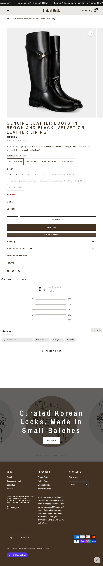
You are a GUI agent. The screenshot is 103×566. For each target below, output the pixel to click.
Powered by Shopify (42, 548)
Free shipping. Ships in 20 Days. (27, 3)
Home (8, 19)
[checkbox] (70, 340)
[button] (51, 299)
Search (9, 477)
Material (11, 208)
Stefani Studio (51, 10)
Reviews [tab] (7, 331)
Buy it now (51, 227)
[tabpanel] (51, 359)
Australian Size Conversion (19, 248)
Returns (10, 262)
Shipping (9, 140)
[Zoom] (90, 33)
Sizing (10, 201)
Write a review (96, 330)
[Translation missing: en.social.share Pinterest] (19, 271)
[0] (94, 10)
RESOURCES (44, 472)
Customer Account (14, 481)
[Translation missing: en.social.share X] (13, 271)
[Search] (90, 10)
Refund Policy (43, 481)
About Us (10, 488)
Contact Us (11, 484)
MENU (9, 472)
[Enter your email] (86, 484)
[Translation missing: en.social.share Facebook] (8, 271)
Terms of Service (44, 488)
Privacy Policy (43, 477)
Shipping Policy (44, 484)
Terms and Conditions (17, 255)
